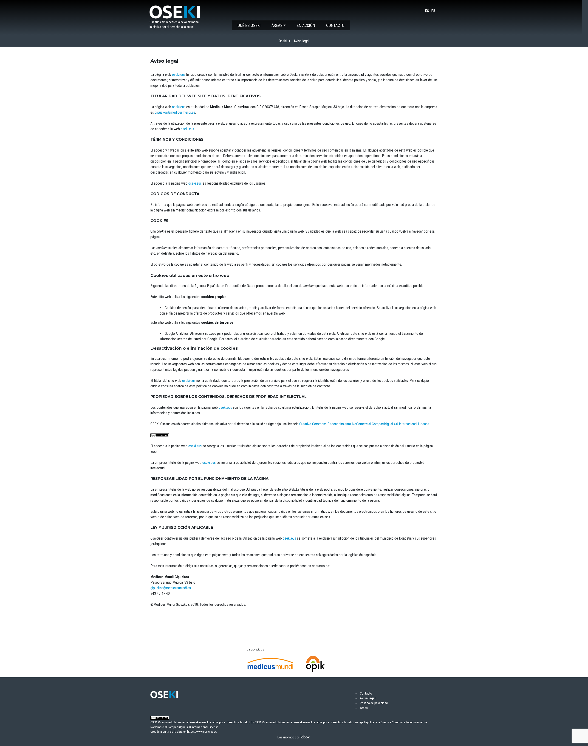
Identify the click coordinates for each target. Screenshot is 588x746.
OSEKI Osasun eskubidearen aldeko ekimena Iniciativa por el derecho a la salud (304, 722)
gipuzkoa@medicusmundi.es (175, 112)
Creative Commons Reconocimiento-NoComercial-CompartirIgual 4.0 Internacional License (364, 424)
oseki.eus (178, 74)
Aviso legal (368, 698)
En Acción (306, 25)
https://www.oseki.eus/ (201, 731)
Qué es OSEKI (248, 25)
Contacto (335, 25)
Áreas (277, 25)
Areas (364, 708)
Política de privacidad (374, 703)
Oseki (283, 41)
